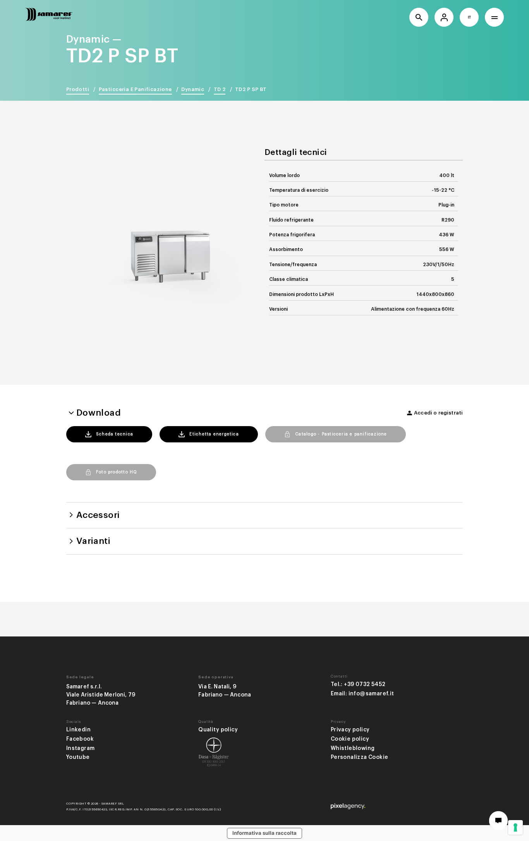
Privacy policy (350, 729)
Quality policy (218, 729)
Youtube (78, 757)
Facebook (80, 738)
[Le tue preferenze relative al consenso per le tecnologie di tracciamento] (515, 827)
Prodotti (77, 89)
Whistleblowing (353, 748)
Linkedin (78, 729)
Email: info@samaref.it (362, 693)
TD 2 (220, 89)
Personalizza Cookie (359, 757)
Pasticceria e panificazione (135, 89)
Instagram (80, 748)
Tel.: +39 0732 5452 (358, 684)
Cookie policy (350, 738)
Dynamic (192, 89)
